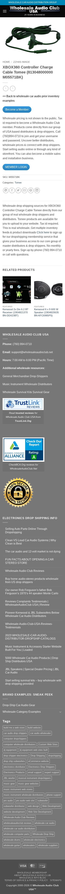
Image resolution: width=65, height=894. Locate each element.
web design (33, 806)
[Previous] (3, 301)
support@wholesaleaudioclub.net (32, 352)
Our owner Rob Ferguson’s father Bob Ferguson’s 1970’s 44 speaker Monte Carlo (31, 592)
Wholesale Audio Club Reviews (24, 570)
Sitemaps (55, 880)
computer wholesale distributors (19, 744)
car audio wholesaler (40, 733)
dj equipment (10, 750)
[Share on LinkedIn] (37, 190)
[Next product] (5, 88)
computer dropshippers (15, 738)
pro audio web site (25, 800)
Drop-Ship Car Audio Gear (19, 705)
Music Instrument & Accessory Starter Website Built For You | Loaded (33, 648)
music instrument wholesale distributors (23, 795)
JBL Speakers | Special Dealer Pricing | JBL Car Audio (32, 671)
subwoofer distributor (14, 806)
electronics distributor (14, 767)
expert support (52, 772)
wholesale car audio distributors (19, 828)
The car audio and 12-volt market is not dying (32, 551)
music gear (9, 783)
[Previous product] (12, 88)
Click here (43, 232)
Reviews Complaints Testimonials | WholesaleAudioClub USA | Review (27, 603)
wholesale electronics (34, 840)
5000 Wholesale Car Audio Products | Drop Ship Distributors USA (31, 659)
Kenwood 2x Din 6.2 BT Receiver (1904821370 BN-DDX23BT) (15, 312)
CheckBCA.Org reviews (21, 464)
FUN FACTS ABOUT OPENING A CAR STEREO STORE (29, 561)
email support (34, 772)
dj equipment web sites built (34, 750)
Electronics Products (14, 772)
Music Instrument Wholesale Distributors (27, 384)
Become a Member (17, 109)
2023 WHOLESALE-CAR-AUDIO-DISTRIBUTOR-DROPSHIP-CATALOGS (30, 637)
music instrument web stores (18, 789)
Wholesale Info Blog (32, 878)
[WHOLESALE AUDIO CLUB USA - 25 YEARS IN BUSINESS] (34, 9)
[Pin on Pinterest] (31, 190)
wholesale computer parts (16, 834)
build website (34, 727)
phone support (54, 795)
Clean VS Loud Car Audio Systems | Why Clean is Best (30, 542)
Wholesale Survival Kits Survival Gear (26, 392)
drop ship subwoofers (14, 761)
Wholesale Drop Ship (43, 834)
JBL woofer (9, 778)
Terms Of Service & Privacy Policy (26, 880)
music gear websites (28, 783)
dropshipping (54, 755)
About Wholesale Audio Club (32, 875)
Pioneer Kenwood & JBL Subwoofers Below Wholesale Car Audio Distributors (32, 614)
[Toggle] (60, 712)
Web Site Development (39, 812)
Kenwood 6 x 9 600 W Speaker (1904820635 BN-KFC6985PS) (46, 312)
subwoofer (43, 800)
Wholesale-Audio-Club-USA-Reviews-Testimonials (29, 625)
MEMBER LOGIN (16, 167)
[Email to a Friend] (24, 190)
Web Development (51, 806)
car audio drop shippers (15, 733)
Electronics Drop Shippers (41, 767)
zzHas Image (21, 62)
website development (14, 812)
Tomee (18, 182)
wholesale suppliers (48, 845)
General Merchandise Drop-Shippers (25, 376)
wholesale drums (12, 840)
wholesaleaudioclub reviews (17, 823)
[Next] (62, 301)
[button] (5, 11)
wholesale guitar (12, 845)
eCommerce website (38, 761)
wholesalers (29, 845)
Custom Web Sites (48, 744)
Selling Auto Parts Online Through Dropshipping (26, 530)
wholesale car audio (44, 823)
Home (6, 62)
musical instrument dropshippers (34, 778)
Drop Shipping (38, 755)
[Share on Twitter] (18, 190)
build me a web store (14, 727)
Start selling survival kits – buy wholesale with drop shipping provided (33, 682)
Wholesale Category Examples (22, 711)
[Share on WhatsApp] (6, 190)
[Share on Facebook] (12, 190)
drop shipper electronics (16, 755)
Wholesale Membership (32, 873)
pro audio (8, 800)
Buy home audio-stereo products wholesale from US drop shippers (31, 580)
